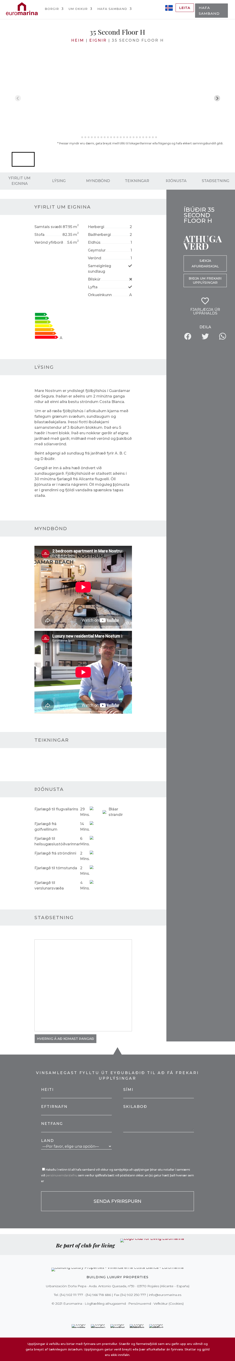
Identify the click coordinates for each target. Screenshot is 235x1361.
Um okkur (78, 9)
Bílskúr (94, 279)
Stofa (39, 234)
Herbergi (96, 227)
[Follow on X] (107, 1313)
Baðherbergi (99, 234)
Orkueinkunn (100, 295)
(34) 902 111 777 (71, 1295)
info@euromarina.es (165, 1295)
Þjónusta (176, 181)
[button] (23, 159)
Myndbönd (98, 181)
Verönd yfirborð (48, 242)
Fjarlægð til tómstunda (55, 868)
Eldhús (94, 242)
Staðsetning (215, 181)
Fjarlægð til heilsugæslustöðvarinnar (57, 841)
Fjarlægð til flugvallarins (56, 809)
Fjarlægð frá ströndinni (55, 853)
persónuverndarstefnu (62, 1175)
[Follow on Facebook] (101, 1313)
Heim (77, 40)
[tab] (79, 137)
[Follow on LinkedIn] (133, 1313)
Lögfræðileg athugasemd (105, 1303)
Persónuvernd (139, 1303)
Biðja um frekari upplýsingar (205, 280)
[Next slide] (217, 98)
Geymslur (97, 250)
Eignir (98, 40)
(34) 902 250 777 (133, 1295)
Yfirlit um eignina (19, 181)
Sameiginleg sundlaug (99, 269)
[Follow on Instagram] (114, 1313)
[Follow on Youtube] (127, 1313)
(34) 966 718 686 (98, 1295)
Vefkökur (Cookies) (169, 1303)
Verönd (94, 258)
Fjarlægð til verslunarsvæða (49, 885)
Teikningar (137, 181)
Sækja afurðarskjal (205, 263)
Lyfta (93, 287)
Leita (184, 8)
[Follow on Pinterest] (120, 1313)
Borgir (52, 9)
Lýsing (59, 181)
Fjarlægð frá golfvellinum (45, 827)
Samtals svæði (48, 227)
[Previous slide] (18, 98)
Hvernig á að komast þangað (65, 1039)
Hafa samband (112, 9)
